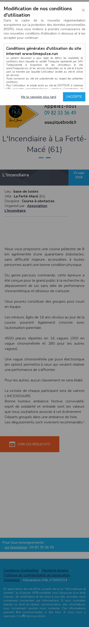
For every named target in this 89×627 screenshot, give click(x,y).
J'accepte (74, 96)
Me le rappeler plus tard (38, 97)
